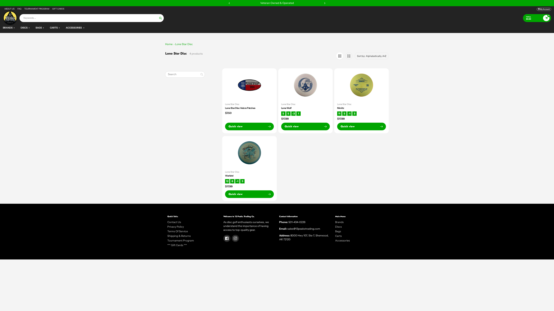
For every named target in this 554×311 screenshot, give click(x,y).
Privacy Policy (175, 226)
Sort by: (361, 56)
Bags (338, 231)
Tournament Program (180, 240)
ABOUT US (9, 8)
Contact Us (174, 222)
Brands (339, 222)
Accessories (342, 240)
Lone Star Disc (184, 44)
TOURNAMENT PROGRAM (36, 8)
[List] (348, 55)
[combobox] (185, 74)
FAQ (19, 8)
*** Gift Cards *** (177, 245)
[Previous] (229, 3)
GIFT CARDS (58, 8)
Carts (338, 236)
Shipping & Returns (179, 236)
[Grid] (339, 55)
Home (169, 44)
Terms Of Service (177, 231)
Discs (338, 226)
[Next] (324, 3)
